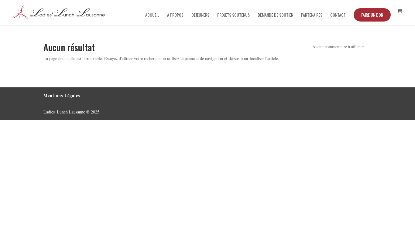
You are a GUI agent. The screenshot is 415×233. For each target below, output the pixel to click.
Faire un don (372, 15)
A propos (175, 15)
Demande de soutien (275, 15)
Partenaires (311, 15)
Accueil (152, 15)
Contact (338, 15)
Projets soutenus (233, 15)
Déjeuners (200, 15)
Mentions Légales (61, 95)
